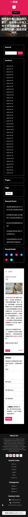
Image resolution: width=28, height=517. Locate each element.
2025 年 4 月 (10, 112)
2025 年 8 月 (10, 100)
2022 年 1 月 (10, 173)
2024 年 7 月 (10, 138)
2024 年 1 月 (10, 155)
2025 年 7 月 (10, 103)
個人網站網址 (9, 398)
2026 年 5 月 (10, 74)
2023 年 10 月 (10, 164)
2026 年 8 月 (10, 66)
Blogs (14, 475)
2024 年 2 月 (10, 152)
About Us (14, 464)
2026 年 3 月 (10, 80)
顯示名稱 (8, 382)
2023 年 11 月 (10, 161)
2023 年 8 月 (10, 170)
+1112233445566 (16, 502)
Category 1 (14, 486)
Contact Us (16, 12)
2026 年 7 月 (10, 69)
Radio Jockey (9, 513)
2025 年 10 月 (10, 95)
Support (14, 472)
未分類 (7, 350)
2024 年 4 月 (10, 147)
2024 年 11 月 (10, 126)
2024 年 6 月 (10, 141)
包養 (6, 279)
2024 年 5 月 (10, 144)
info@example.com (16, 499)
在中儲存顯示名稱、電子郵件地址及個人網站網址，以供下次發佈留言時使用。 (14, 410)
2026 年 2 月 (10, 83)
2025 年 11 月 (10, 92)
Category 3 (14, 491)
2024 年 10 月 (10, 129)
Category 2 (14, 488)
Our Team (14, 466)
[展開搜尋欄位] (9, 12)
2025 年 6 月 (10, 106)
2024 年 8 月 (10, 135)
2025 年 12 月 (10, 89)
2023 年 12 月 (10, 158)
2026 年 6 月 (10, 72)
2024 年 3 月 (10, 150)
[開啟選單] (14, 7)
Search (20, 53)
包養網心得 (16, 336)
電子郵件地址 (9, 390)
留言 (7, 369)
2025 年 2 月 (10, 118)
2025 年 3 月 (10, 115)
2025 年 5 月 (10, 109)
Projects (14, 469)
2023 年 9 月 (10, 167)
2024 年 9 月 (10, 132)
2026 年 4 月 (10, 77)
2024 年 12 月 (10, 124)
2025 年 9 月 (10, 98)
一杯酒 (14, 2)
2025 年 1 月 (10, 121)
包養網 (11, 297)
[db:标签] (9, 193)
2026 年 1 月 (10, 86)
